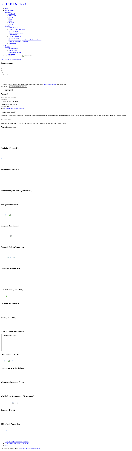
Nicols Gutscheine (14, 38)
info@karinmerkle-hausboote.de (14, 108)
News (6, 45)
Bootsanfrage (13, 50)
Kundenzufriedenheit (15, 36)
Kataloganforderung (15, 52)
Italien (10, 21)
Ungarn (11, 24)
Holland (11, 17)
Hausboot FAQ (13, 28)
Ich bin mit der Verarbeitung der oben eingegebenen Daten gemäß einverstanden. (34, 84)
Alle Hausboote (9, 10)
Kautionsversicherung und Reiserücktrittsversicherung (25, 40)
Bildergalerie (12, 43)
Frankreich (12, 14)
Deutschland (12, 15)
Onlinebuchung (13, 48)
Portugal (11, 22)
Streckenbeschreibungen (16, 33)
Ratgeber (7, 26)
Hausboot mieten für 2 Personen (18, 41)
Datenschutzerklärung (50, 84)
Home (6, 8)
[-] (1, 158)
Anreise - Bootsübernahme (17, 29)
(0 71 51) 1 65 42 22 (13, 4)
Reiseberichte (13, 35)
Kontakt (7, 47)
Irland (10, 19)
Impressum (12, 54)
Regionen (8, 12)
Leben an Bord (13, 31)
